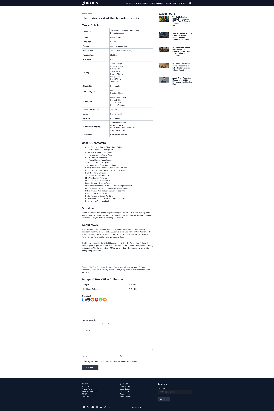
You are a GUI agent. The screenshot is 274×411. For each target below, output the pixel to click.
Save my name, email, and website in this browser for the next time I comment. (111, 362)
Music (168, 3)
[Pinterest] (96, 300)
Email (122, 356)
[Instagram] (92, 407)
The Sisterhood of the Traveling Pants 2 (104, 267)
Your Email (162, 388)
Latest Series (125, 389)
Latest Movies (125, 386)
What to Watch (125, 397)
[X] (88, 300)
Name (85, 356)
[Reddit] (92, 300)
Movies (129, 3)
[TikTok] (110, 407)
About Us (85, 386)
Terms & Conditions (89, 391)
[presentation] (164, 19)
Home (84, 13)
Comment (87, 330)
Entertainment (157, 3)
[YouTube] (101, 407)
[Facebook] (84, 300)
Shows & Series (141, 3)
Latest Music (124, 391)
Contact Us (86, 397)
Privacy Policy (87, 389)
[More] (105, 300)
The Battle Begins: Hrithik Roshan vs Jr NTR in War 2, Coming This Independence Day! (181, 21)
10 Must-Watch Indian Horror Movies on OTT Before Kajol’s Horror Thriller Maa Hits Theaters (181, 52)
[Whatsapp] (101, 300)
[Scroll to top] (269, 407)
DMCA (84, 394)
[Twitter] (88, 407)
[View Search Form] (190, 3)
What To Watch (179, 3)
